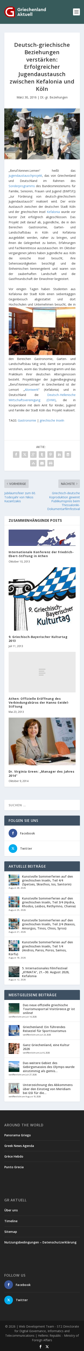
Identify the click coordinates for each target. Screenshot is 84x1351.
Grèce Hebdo (13, 1156)
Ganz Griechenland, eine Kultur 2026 (46, 1047)
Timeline (10, 1221)
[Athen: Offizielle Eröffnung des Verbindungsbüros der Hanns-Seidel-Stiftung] (42, 672)
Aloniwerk (31, 390)
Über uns (11, 1210)
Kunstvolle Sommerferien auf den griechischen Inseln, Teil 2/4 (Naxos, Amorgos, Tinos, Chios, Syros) (48, 924)
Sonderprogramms (22, 186)
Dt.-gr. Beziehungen (54, 97)
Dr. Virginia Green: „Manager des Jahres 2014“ (42, 773)
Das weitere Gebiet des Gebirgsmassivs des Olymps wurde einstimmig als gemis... (49, 1067)
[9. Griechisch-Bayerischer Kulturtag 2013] (42, 599)
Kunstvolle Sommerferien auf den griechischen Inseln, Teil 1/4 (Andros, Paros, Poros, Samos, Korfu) (41, 948)
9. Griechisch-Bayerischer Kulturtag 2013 (38, 639)
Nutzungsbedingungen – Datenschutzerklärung (40, 1242)
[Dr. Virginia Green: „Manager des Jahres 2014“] (42, 741)
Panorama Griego (17, 1135)
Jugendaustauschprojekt (25, 175)
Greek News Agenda (19, 1146)
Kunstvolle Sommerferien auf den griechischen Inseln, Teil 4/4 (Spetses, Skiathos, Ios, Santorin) (47, 880)
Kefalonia (53, 212)
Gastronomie (27, 420)
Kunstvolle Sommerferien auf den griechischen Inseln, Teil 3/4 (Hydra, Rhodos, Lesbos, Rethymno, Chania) (49, 902)
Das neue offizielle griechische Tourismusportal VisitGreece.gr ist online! (49, 1009)
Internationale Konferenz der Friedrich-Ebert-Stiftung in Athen (41, 554)
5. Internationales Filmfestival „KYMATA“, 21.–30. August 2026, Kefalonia (45, 972)
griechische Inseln (52, 420)
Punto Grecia (14, 1167)
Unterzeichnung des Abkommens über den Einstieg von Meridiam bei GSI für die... (48, 1089)
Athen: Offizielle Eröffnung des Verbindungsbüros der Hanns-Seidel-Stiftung (39, 702)
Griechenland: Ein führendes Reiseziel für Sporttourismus (44, 1029)
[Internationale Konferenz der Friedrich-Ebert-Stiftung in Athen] (42, 538)
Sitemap (10, 1232)
